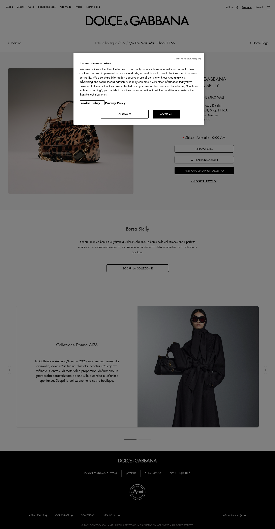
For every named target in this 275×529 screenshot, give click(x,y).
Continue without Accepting (187, 58)
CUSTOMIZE (125, 114)
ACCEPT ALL (166, 114)
